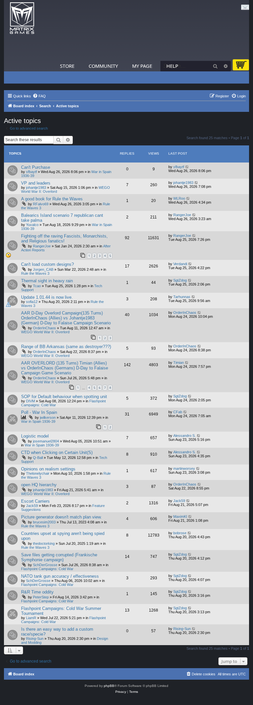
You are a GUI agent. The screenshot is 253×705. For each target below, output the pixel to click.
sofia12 (32, 302)
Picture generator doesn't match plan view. (61, 517)
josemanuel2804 (46, 441)
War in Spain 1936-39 (38, 421)
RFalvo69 (40, 204)
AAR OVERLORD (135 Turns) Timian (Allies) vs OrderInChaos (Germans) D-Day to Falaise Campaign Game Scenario (64, 368)
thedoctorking (44, 543)
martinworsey (184, 468)
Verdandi (180, 264)
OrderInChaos (44, 328)
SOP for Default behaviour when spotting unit (64, 396)
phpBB (109, 686)
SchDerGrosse (45, 565)
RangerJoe (182, 215)
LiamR (31, 618)
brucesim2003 (44, 522)
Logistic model (35, 436)
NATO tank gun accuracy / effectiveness (60, 576)
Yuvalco (32, 225)
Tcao (37, 286)
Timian (178, 363)
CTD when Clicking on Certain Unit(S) (57, 452)
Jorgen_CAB (43, 269)
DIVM (30, 401)
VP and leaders (35, 183)
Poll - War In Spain (39, 412)
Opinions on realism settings (48, 468)
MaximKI (180, 516)
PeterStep (41, 597)
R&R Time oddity (37, 592)
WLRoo (179, 198)
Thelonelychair (37, 473)
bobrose (179, 533)
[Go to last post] (187, 167)
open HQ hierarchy (39, 484)
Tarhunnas (181, 297)
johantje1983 (36, 187)
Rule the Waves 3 (35, 273)
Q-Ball (38, 458)
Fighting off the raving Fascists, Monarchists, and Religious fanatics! (64, 238)
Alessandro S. (184, 436)
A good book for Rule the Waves (52, 198)
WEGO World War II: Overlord (45, 332)
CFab (177, 412)
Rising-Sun (34, 639)
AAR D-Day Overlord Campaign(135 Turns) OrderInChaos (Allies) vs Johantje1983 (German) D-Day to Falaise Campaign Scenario (66, 318)
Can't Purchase (35, 167)
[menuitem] (39, 96)
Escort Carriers (35, 501)
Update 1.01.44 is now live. (47, 297)
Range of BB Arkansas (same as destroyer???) (66, 346)
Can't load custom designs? (47, 264)
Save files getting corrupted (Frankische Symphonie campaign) (59, 557)
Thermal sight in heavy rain (47, 280)
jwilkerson (48, 417)
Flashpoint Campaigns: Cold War (47, 569)
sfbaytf (31, 172)
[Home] (22, 18)
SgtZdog (180, 280)
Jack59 (32, 506)
